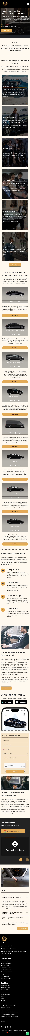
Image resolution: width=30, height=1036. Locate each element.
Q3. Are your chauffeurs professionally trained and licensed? (12, 918)
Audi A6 (2, 996)
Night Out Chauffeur (6, 978)
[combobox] (4, 749)
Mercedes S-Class (5, 987)
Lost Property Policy (5, 1010)
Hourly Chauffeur (5, 974)
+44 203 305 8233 (7, 24)
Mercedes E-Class (5, 985)
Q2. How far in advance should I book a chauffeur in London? (12, 912)
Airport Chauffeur (5, 961)
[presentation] (20, 859)
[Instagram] (5, 1027)
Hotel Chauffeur (5, 976)
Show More (15, 265)
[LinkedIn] (3, 1027)
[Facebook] (1, 1027)
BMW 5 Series (4, 1000)
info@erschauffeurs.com (9, 26)
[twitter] (8, 1027)
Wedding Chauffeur (6, 969)
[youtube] (10, 1027)
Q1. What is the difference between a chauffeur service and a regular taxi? (12, 896)
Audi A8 (2, 998)
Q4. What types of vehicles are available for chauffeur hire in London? (14, 923)
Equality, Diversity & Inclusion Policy (9, 1016)
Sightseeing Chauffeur (6, 972)
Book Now (6, 30)
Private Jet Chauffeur (6, 963)
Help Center (24, 928)
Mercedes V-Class (5, 990)
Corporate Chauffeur (6, 967)
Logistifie (11, 1032)
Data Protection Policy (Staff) (8, 1014)
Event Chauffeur (5, 965)
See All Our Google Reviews (14, 831)
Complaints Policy (5, 1007)
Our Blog (3, 1021)
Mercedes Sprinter (5, 994)
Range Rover (4, 992)
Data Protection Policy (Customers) (9, 1012)
